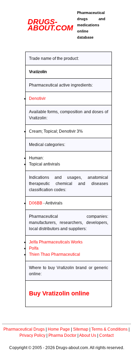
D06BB (35, 203)
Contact (106, 335)
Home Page (59, 329)
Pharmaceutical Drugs (24, 329)
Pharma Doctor (62, 335)
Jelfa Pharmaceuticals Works (56, 242)
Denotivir (37, 98)
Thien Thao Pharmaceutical (54, 254)
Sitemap (80, 329)
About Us (87, 335)
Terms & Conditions (109, 329)
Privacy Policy (32, 335)
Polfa (34, 248)
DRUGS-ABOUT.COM (50, 24)
